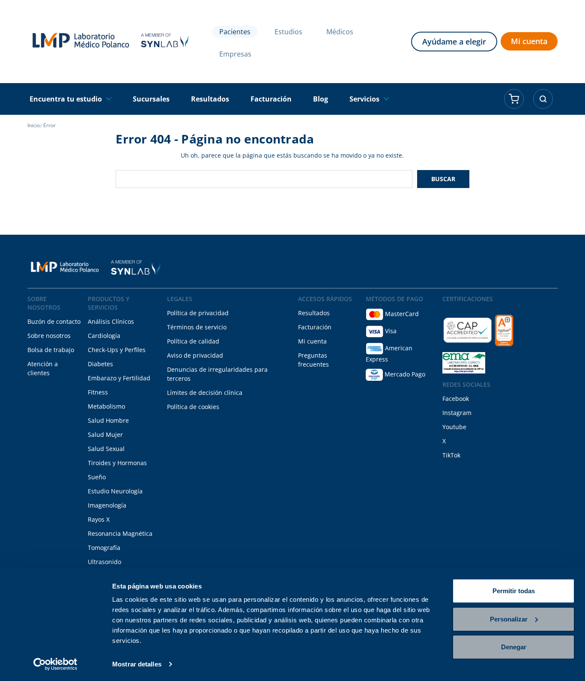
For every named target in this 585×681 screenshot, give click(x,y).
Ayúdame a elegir (454, 41)
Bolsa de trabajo (50, 350)
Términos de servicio (197, 327)
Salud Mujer (105, 434)
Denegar (513, 647)
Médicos (339, 31)
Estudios (288, 31)
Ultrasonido (104, 562)
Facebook (455, 398)
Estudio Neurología (115, 491)
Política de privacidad (198, 313)
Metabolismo (106, 406)
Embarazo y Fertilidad (119, 378)
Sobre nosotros (49, 336)
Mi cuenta (529, 41)
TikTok (451, 455)
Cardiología (104, 336)
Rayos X (99, 519)
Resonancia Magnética (120, 533)
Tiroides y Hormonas (117, 463)
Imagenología (107, 505)
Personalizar (509, 618)
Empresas (235, 54)
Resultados (314, 313)
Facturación (314, 327)
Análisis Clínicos (111, 321)
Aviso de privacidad (195, 355)
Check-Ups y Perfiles (117, 350)
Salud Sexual (106, 449)
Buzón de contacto (54, 321)
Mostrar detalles (136, 664)
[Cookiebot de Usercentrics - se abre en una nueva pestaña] (55, 664)
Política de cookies (193, 407)
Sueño (97, 477)
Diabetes (100, 364)
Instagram (457, 413)
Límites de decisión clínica (204, 392)
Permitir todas (513, 590)
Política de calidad (193, 341)
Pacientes (235, 31)
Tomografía (104, 548)
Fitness (98, 392)
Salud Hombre (108, 420)
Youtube (454, 427)
